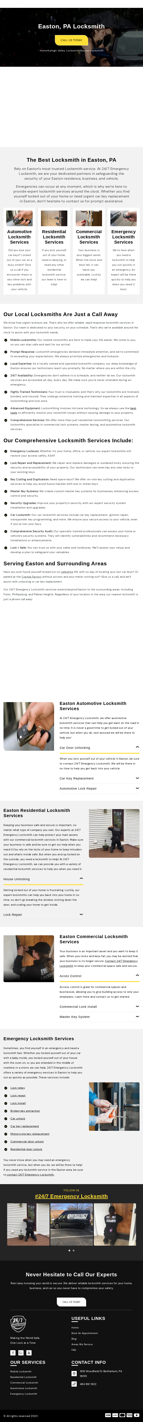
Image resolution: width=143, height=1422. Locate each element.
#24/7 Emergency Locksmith (71, 1196)
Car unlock (17, 1118)
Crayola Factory (32, 577)
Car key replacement (24, 1126)
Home (43, 50)
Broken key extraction (25, 1111)
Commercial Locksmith (24, 1382)
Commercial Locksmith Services (89, 236)
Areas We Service (82, 1344)
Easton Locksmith (92, 50)
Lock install (18, 1103)
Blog (74, 1338)
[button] (69, 1250)
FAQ (74, 1349)
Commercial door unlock (27, 1141)
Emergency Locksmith (23, 1393)
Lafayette (67, 572)
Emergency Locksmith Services (123, 236)
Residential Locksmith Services (54, 236)
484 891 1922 (88, 1384)
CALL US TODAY (71, 40)
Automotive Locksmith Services (19, 236)
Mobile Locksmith (20, 1371)
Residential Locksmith (23, 1377)
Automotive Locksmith (23, 1388)
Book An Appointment (85, 1333)
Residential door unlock (26, 1149)
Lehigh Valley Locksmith (63, 50)
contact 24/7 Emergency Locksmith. (30, 1174)
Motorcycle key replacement (29, 1134)
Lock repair (18, 1095)
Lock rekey (17, 1088)
